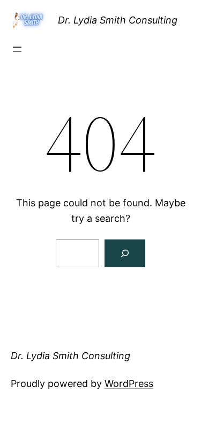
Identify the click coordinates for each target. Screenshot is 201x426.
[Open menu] (17, 49)
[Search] (125, 253)
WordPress (129, 383)
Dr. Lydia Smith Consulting (117, 20)
